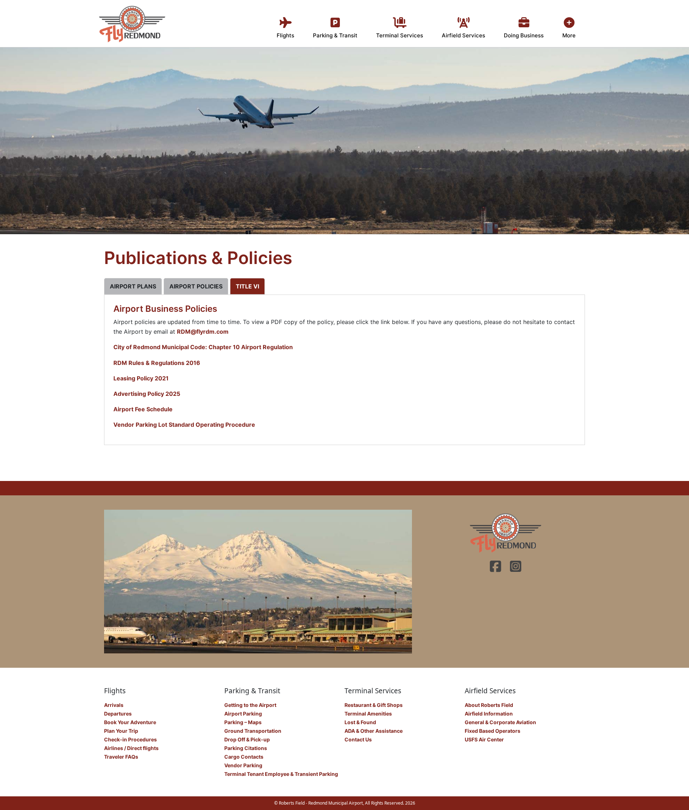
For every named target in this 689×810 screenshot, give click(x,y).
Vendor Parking (243, 765)
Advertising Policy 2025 (146, 393)
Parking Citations (245, 748)
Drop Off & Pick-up (247, 739)
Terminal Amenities (368, 714)
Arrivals (113, 705)
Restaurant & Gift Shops (373, 705)
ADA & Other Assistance (373, 731)
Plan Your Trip (121, 731)
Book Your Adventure (130, 722)
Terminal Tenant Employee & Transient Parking (281, 774)
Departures (118, 714)
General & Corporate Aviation (500, 722)
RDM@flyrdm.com (203, 331)
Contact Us (358, 739)
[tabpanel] (344, 367)
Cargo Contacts (243, 757)
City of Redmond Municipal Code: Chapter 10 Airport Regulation (203, 347)
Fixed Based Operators (492, 731)
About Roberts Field (489, 705)
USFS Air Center (484, 739)
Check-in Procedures (130, 739)
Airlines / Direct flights (131, 748)
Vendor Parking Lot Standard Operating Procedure (184, 424)
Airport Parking (243, 714)
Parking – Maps (243, 722)
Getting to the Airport (250, 705)
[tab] (133, 286)
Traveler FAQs (121, 757)
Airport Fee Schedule (143, 409)
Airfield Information (489, 714)
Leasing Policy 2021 (141, 378)
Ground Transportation (252, 731)
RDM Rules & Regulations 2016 (156, 362)
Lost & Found (360, 722)
